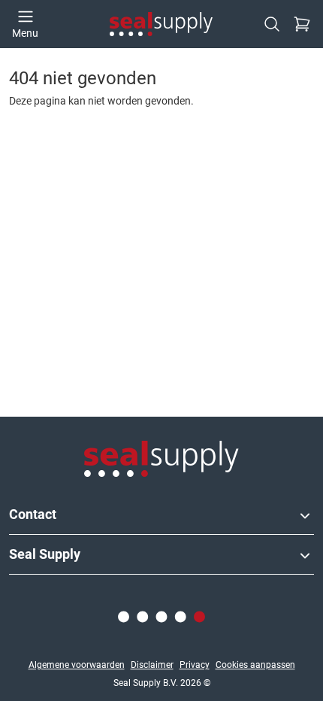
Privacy (195, 665)
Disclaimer (152, 665)
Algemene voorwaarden (77, 665)
